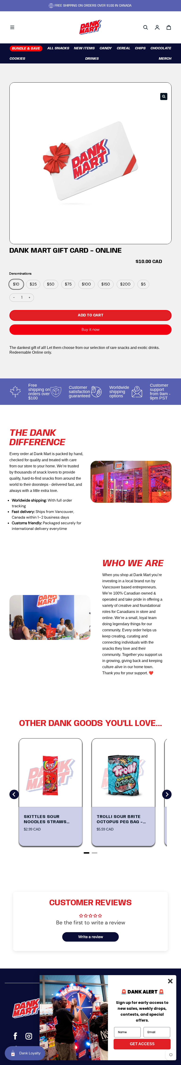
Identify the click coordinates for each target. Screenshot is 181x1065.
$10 (16, 284)
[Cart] (169, 27)
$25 (33, 284)
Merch (165, 59)
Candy (106, 48)
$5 (143, 284)
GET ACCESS (142, 1044)
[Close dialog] (170, 981)
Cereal (123, 48)
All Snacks (58, 48)
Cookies (17, 59)
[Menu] (12, 27)
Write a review (90, 936)
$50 (50, 284)
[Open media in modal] (163, 96)
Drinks (92, 59)
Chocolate (161, 48)
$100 (86, 284)
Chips (140, 48)
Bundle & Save (26, 48)
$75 (68, 284)
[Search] (145, 27)
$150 (105, 284)
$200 (125, 284)
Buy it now (90, 329)
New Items (84, 48)
